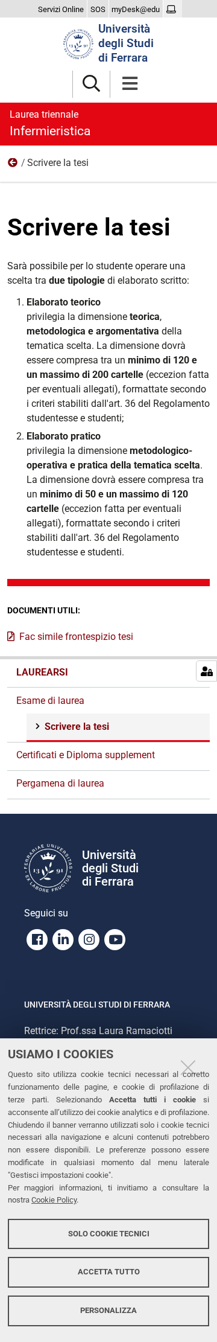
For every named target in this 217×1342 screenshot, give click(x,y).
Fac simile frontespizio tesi (76, 636)
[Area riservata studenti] (172, 10)
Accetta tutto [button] (109, 1271)
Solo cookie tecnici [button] (108, 1233)
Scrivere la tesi (77, 726)
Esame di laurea (13, 165)
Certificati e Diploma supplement (85, 755)
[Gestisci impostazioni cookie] (206, 671)
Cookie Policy (54, 1199)
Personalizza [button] (108, 1310)
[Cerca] (91, 84)
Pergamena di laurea (60, 783)
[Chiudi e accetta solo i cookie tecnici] (188, 1067)
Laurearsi (42, 672)
